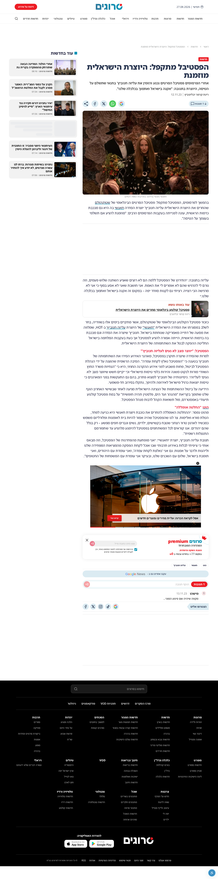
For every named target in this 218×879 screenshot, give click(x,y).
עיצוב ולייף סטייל (160, 807)
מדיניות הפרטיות (107, 860)
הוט (206, 407)
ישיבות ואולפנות (130, 776)
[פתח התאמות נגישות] (211, 872)
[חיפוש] (16, 18)
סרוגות (167, 18)
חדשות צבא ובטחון (160, 739)
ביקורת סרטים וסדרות (29, 733)
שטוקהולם (102, 202)
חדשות (180, 18)
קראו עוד (114, 518)
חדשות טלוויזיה (65, 796)
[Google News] (116, 607)
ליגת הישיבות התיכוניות (190, 776)
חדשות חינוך (131, 782)
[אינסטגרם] (101, 607)
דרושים (125, 703)
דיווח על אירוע (26, 6)
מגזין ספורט (196, 770)
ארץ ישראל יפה (66, 770)
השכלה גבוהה (131, 770)
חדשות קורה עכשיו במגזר (125, 727)
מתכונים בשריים (129, 796)
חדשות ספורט (195, 765)
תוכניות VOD (108, 703)
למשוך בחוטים (97, 722)
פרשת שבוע (66, 733)
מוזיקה (36, 727)
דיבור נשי (197, 733)
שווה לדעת (163, 802)
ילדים (166, 819)
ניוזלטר (72, 703)
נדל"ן (167, 770)
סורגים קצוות (97, 727)
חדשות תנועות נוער (128, 722)
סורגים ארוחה (130, 819)
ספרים (37, 722)
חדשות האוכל (130, 813)
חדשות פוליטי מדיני (160, 745)
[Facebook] (94, 103)
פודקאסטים (88, 703)
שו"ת (69, 739)
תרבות (154, 18)
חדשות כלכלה (163, 776)
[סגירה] (87, 540)
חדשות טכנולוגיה (96, 802)
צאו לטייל (69, 776)
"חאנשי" (149, 327)
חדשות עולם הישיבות (127, 739)
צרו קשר (151, 860)
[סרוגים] (138, 840)
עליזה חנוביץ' (116, 327)
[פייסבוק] (86, 607)
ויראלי (125, 18)
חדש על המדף (162, 796)
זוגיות (199, 727)
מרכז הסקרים (143, 703)
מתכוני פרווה (130, 807)
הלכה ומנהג (66, 722)
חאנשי (119, 207)
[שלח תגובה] (87, 584)
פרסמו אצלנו (165, 860)
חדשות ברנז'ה (131, 733)
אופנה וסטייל (195, 739)
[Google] (121, 103)
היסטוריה (69, 765)
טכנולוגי (58, 18)
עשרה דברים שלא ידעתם (29, 765)
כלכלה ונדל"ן (98, 18)
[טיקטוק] (108, 607)
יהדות (45, 18)
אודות (92, 860)
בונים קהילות (163, 765)
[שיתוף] (86, 103)
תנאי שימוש (125, 860)
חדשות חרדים (30, 18)
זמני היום (138, 860)
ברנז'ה (167, 733)
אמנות (37, 739)
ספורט (83, 18)
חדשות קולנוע (66, 807)
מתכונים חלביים (129, 802)
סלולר (102, 796)
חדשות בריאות (130, 765)
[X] (103, 103)
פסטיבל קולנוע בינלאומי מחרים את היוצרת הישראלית (152, 310)
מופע (37, 745)
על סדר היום (66, 727)
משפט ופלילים (162, 727)
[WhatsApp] (112, 103)
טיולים (71, 18)
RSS (84, 860)
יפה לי (166, 813)
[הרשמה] (92, 543)
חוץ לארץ (69, 782)
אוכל (112, 18)
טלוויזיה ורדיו (140, 18)
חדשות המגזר (195, 18)
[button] (197, 463)
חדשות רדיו (67, 802)
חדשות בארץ (163, 722)
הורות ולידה (196, 722)
